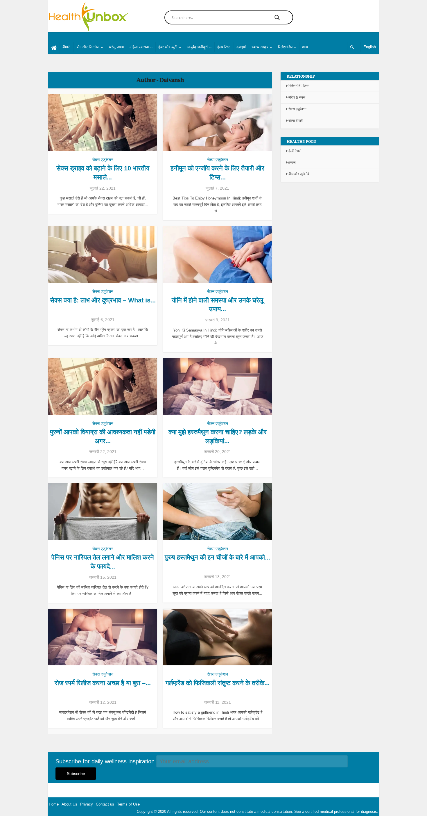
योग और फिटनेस (87, 47)
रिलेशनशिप (285, 47)
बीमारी (66, 47)
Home (54, 804)
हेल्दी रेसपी (295, 151)
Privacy (86, 804)
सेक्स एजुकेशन (102, 159)
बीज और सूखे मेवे (298, 174)
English (369, 47)
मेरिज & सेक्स (296, 97)
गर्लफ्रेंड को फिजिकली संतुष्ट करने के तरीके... (218, 683)
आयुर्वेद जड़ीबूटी (197, 47)
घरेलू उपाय (116, 47)
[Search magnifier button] (277, 17)
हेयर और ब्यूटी (167, 47)
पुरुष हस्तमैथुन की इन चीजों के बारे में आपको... (217, 557)
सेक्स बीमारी (295, 121)
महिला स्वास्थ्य (139, 47)
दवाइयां (241, 47)
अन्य (305, 47)
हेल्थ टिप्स (224, 47)
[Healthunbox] (88, 16)
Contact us (105, 804)
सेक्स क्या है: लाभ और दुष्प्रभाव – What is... (103, 300)
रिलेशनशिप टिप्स (298, 86)
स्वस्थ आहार (260, 47)
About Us (69, 804)
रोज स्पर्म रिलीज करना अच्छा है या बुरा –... (103, 683)
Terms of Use (128, 804)
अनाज (291, 163)
